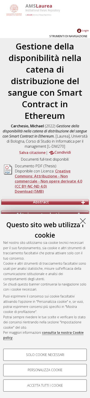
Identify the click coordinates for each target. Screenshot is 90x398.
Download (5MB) (29, 191)
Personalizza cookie (45, 370)
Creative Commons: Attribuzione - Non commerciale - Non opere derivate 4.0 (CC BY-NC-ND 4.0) (48, 178)
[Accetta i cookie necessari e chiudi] (83, 221)
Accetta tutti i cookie (45, 385)
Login (85, 30)
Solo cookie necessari (45, 354)
